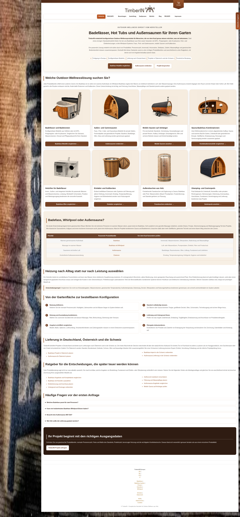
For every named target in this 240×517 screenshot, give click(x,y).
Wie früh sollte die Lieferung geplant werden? (63, 421)
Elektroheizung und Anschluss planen (60, 384)
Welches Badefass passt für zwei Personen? (62, 402)
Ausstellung (132, 16)
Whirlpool (140, 489)
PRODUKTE (110, 16)
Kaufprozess (142, 16)
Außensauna (116, 250)
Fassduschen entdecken (164, 204)
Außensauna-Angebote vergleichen (156, 383)
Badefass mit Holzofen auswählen (59, 381)
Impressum (178, 16)
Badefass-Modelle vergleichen (120, 66)
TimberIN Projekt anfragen (57, 448)
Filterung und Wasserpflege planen (155, 380)
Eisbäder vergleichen (115, 204)
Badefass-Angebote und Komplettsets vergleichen (64, 377)
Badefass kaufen (139, 483)
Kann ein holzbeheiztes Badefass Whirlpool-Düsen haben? (68, 408)
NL (139, 473)
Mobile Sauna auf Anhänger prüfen (155, 386)
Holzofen (139, 487)
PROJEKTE (167, 16)
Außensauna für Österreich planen (59, 356)
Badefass (116, 240)
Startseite (101, 16)
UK (139, 471)
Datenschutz (139, 500)
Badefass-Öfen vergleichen (67, 204)
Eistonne (117, 255)
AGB (139, 498)
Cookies (140, 502)
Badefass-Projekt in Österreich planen (60, 353)
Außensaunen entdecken (143, 66)
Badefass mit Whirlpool (116, 245)
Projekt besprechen (163, 66)
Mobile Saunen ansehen (164, 144)
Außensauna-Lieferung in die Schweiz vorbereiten (160, 355)
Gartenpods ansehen (212, 204)
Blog (160, 16)
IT (140, 477)
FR (139, 475)
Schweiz (139, 493)
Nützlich (151, 16)
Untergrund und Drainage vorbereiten (60, 387)
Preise (139, 485)
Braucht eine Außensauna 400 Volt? (59, 415)
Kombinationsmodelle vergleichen (213, 144)
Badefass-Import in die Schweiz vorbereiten (158, 352)
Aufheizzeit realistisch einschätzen (155, 377)
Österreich (140, 495)
